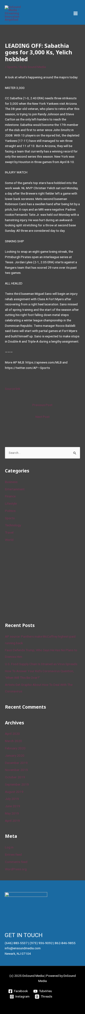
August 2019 (14, 792)
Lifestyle (11, 503)
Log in (9, 847)
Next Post (42, 417)
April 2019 (12, 820)
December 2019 (16, 763)
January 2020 (14, 755)
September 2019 (17, 784)
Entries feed (13, 854)
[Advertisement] (40, 581)
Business (11, 482)
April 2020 (12, 733)
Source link (12, 389)
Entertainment (15, 489)
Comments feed (16, 862)
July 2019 (12, 799)
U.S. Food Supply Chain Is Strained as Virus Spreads (41, 664)
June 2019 (12, 806)
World (9, 540)
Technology (13, 525)
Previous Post (42, 405)
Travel (9, 532)
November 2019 (16, 770)
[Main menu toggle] (76, 13)
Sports (12, 67)
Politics (10, 511)
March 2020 (13, 741)
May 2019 (12, 813)
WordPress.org (16, 869)
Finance (10, 496)
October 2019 (15, 777)
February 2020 (15, 748)
